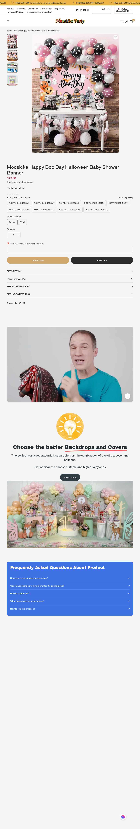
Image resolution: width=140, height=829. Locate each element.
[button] (123, 817)
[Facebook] (77, 10)
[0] (131, 21)
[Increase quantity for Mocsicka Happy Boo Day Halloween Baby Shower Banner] (18, 235)
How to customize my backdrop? (39, 12)
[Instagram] (81, 10)
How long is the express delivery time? (29, 578)
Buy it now (102, 260)
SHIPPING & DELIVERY (18, 286)
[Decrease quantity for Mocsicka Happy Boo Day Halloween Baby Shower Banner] (9, 235)
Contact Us (21, 9)
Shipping (10, 182)
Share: (10, 303)
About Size (33, 9)
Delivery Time (46, 9)
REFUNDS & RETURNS (18, 294)
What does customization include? (27, 601)
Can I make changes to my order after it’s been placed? (37, 585)
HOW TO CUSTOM (16, 278)
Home (9, 30)
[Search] (122, 21)
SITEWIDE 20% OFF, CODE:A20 (73, 3)
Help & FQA (59, 9)
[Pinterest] (88, 10)
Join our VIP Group (15, 12)
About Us (10, 9)
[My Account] (126, 21)
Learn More (70, 477)
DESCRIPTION (14, 271)
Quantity (11, 229)
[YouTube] (84, 10)
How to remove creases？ (23, 608)
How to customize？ (20, 593)
